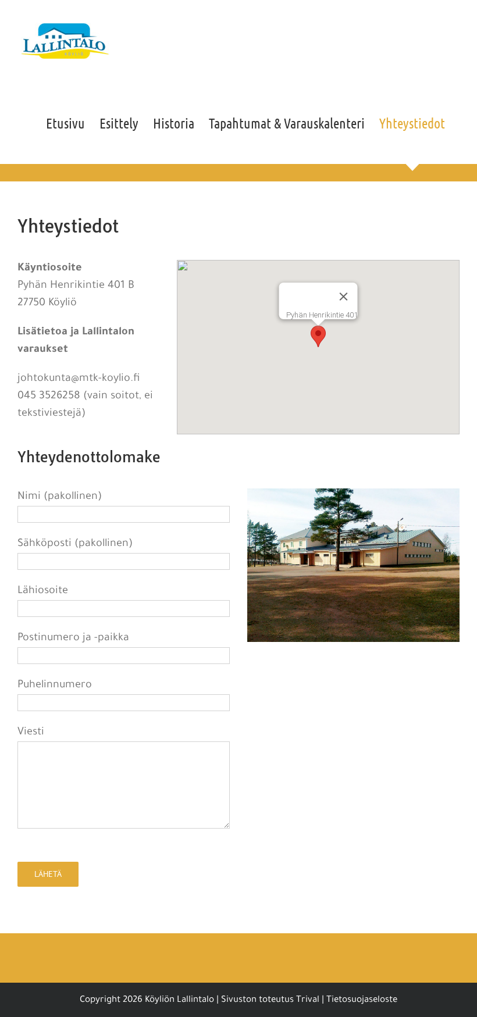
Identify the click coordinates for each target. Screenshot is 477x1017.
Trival (307, 1000)
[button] (318, 336)
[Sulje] (343, 297)
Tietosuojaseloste (361, 1000)
